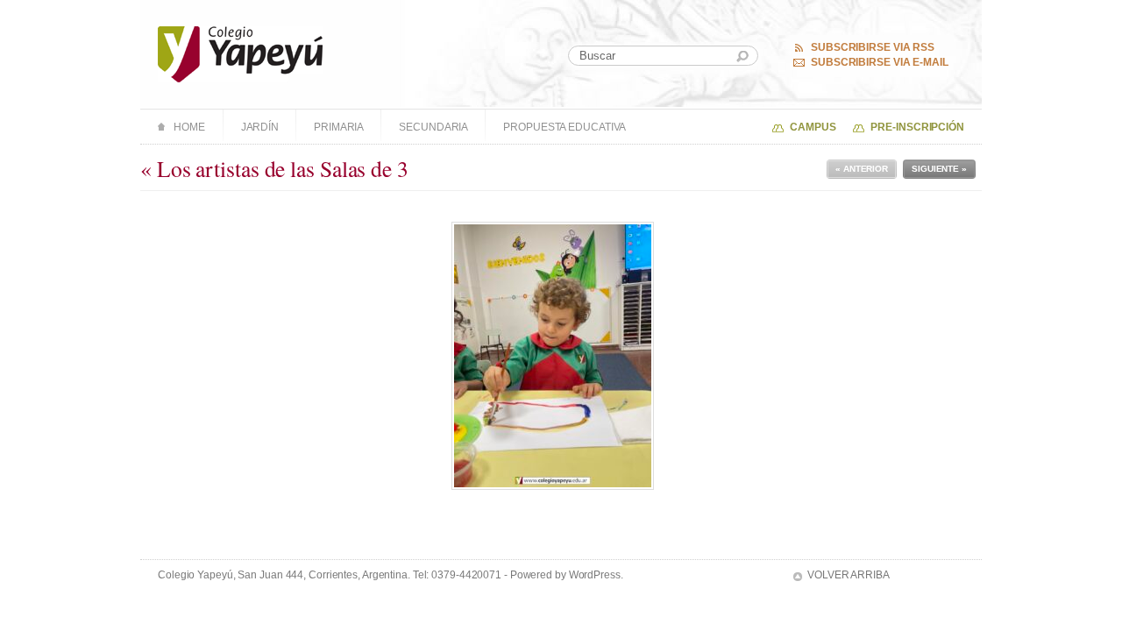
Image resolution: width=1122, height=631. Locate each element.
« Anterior (861, 169)
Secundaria (433, 127)
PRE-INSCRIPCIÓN (917, 127)
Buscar (742, 56)
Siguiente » (939, 169)
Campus (812, 127)
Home (189, 127)
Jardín (260, 127)
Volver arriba (848, 575)
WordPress (595, 575)
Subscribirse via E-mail (879, 62)
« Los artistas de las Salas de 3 (274, 168)
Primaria (339, 127)
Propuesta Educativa (564, 127)
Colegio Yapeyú (240, 54)
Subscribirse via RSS (872, 47)
